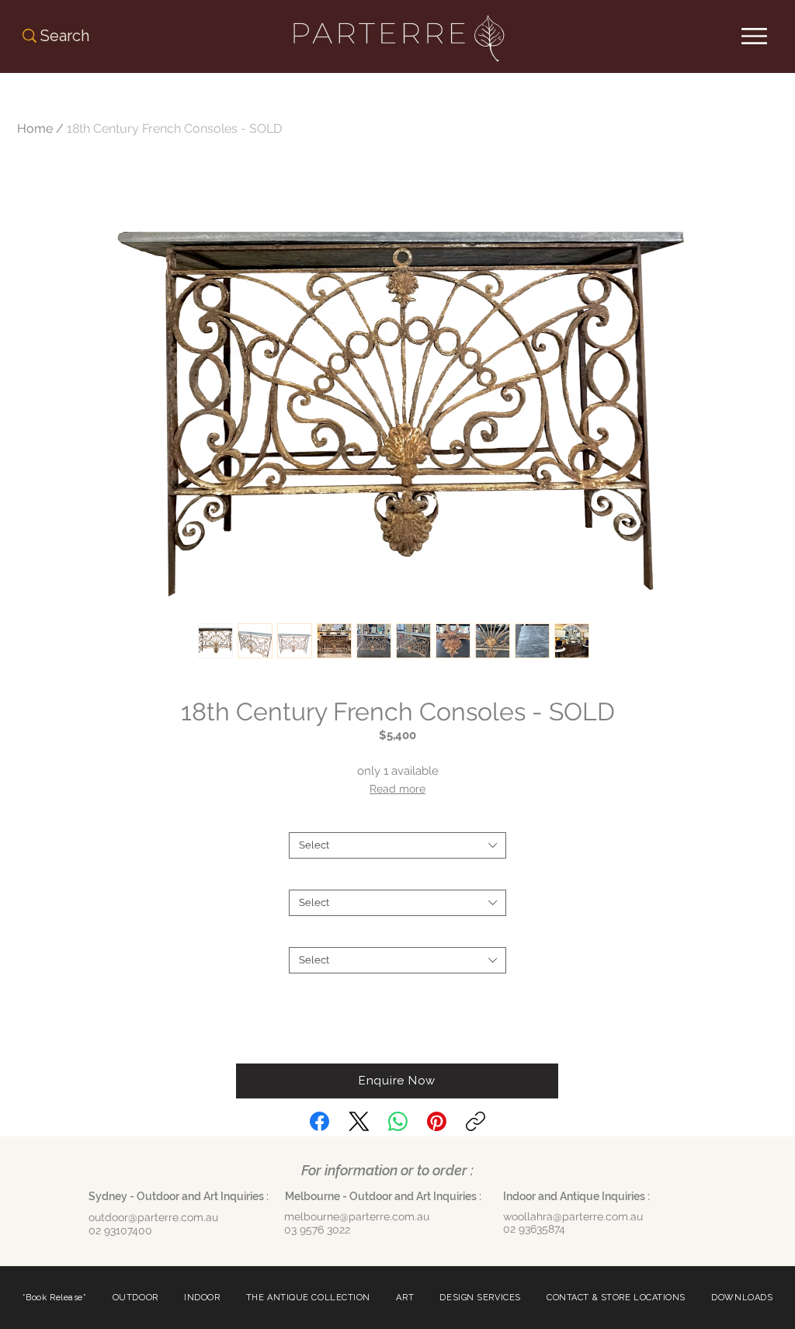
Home (35, 128)
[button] (397, 1081)
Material (397, 934)
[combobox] (397, 845)
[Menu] (754, 36)
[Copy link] (475, 1121)
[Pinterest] (436, 1121)
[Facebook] (319, 1121)
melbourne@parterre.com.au (356, 1216)
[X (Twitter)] (359, 1121)
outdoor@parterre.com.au (153, 1217)
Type (397, 819)
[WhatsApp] (398, 1121)
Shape (398, 877)
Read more (397, 788)
